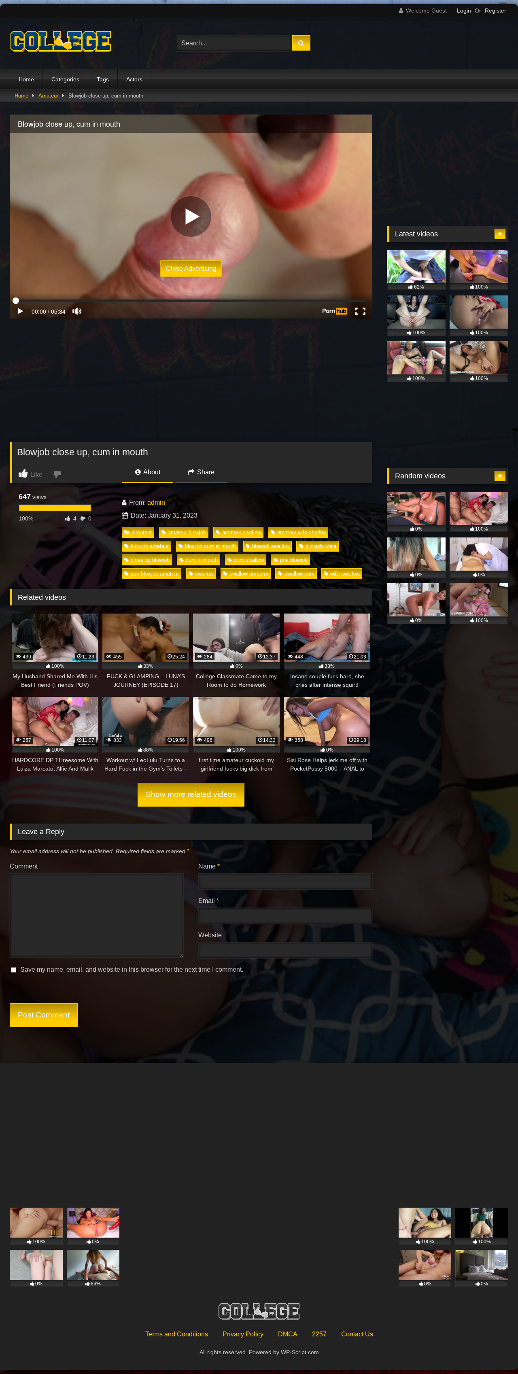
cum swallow (249, 560)
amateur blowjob (187, 532)
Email (208, 900)
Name (209, 866)
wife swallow (344, 574)
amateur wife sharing (301, 532)
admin (156, 502)
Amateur (48, 96)
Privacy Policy (243, 1334)
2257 (319, 1334)
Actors (134, 79)
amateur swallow (241, 532)
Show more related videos (191, 794)
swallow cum (299, 574)
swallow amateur (248, 574)
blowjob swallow (270, 546)
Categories (65, 79)
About (151, 472)
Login (464, 10)
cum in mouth (202, 560)
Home (26, 79)
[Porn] (60, 43)
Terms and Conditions (176, 1334)
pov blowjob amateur (155, 574)
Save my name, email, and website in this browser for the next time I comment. (131, 969)
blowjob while (321, 546)
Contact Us (357, 1334)
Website (210, 935)
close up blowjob (150, 560)
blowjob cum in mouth (210, 546)
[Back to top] (493, 1350)
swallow (204, 574)
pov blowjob (294, 560)
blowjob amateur (150, 546)
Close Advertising (191, 268)
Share (204, 472)
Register (495, 10)
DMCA (287, 1334)
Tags (103, 79)
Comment (24, 866)
